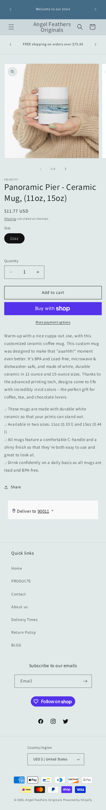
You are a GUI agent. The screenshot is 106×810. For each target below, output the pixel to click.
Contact (18, 594)
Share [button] (16, 486)
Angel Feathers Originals (43, 800)
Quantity (11, 260)
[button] (11, 27)
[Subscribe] (85, 681)
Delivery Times (24, 619)
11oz (14, 238)
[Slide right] (65, 169)
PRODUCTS (21, 581)
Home (16, 568)
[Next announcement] (95, 9)
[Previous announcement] (10, 9)
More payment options (53, 322)
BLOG (16, 645)
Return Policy (23, 632)
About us (19, 606)
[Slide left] (40, 169)
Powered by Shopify (77, 800)
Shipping (10, 218)
